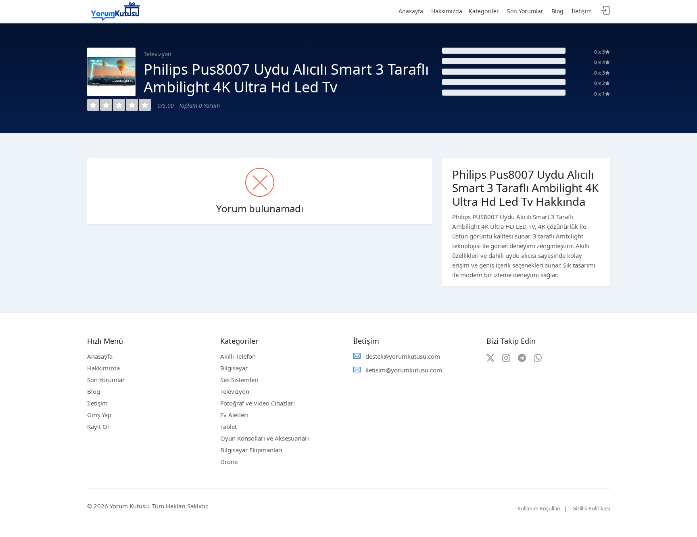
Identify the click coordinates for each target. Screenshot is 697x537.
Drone (229, 462)
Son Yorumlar (106, 380)
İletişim (97, 403)
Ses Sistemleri (239, 380)
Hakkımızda (103, 368)
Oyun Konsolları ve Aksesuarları (264, 438)
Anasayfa (100, 356)
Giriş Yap (99, 415)
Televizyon (234, 391)
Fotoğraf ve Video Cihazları (257, 403)
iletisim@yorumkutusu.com (403, 370)
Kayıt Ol (98, 426)
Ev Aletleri (234, 415)
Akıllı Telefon (238, 356)
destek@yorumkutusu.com (402, 356)
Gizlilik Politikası (591, 508)
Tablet (228, 426)
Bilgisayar (234, 368)
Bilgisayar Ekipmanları (251, 450)
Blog (93, 391)
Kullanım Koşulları (539, 508)
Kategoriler (484, 11)
